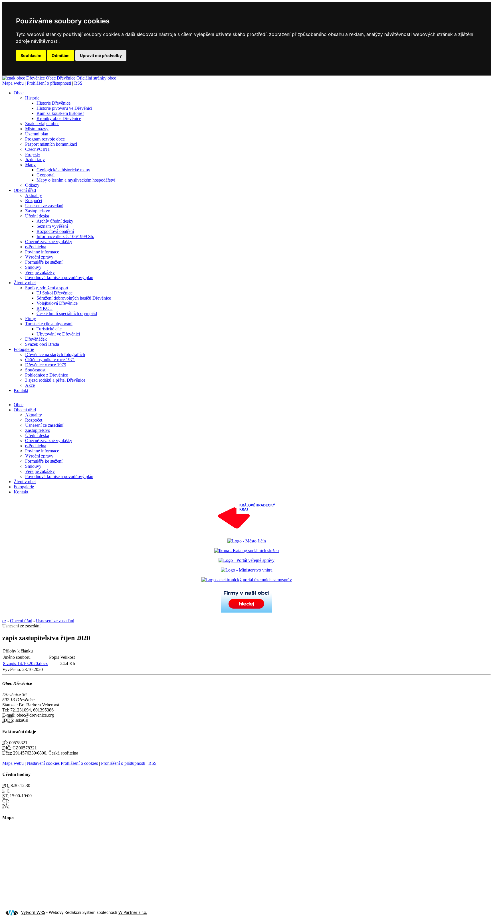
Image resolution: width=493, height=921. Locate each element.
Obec (18, 92)
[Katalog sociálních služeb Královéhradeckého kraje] (246, 550)
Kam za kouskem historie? (60, 113)
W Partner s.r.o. (132, 912)
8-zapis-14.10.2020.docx (25, 663)
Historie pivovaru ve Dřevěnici (64, 108)
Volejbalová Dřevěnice (57, 303)
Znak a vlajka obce (42, 123)
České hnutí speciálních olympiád (67, 313)
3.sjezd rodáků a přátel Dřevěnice (55, 380)
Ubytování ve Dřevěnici (58, 334)
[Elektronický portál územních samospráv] (246, 579)
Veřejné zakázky (40, 272)
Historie (32, 97)
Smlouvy (33, 267)
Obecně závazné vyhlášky (48, 241)
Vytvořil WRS (33, 912)
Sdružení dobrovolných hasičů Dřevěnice (74, 298)
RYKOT (44, 308)
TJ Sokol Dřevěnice (54, 292)
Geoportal (45, 174)
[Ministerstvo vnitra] (246, 570)
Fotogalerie (24, 349)
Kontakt (21, 390)
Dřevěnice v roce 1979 (45, 364)
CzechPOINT (37, 149)
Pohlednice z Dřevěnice (46, 375)
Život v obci (25, 282)
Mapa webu (13, 83)
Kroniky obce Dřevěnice (59, 118)
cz (4, 620)
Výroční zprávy (39, 257)
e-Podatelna (35, 246)
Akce (30, 385)
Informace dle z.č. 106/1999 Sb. (65, 236)
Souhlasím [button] (31, 55)
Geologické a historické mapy (63, 169)
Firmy (30, 318)
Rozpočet (33, 200)
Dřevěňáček (36, 339)
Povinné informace (42, 251)
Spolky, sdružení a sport (46, 287)
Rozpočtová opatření (55, 231)
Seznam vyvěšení (52, 226)
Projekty (32, 154)
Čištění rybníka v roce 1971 (50, 359)
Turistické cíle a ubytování (48, 323)
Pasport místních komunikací (51, 144)
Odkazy (32, 185)
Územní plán (36, 133)
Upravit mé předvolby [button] (101, 55)
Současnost (35, 369)
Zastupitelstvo (37, 210)
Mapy (30, 164)
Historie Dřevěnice (53, 103)
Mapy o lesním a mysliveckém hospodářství (76, 180)
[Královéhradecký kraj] (246, 531)
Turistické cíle (49, 328)
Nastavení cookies (43, 763)
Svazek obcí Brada (42, 344)
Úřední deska (37, 216)
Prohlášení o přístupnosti (49, 83)
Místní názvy (37, 128)
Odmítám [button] (61, 55)
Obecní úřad (25, 190)
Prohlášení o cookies (80, 763)
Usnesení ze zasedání (44, 205)
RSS (78, 83)
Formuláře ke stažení (43, 262)
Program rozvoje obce (45, 139)
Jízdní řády (35, 159)
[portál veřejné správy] (246, 560)
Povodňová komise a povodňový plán (59, 277)
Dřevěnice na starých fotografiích (55, 354)
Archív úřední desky (55, 221)
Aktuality (33, 195)
